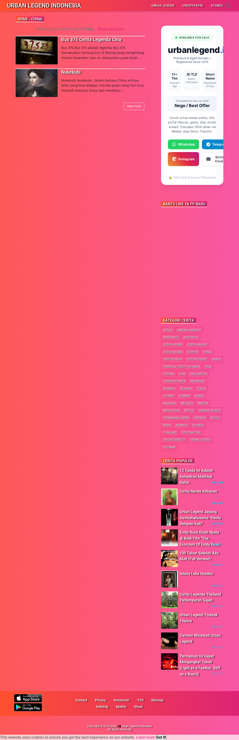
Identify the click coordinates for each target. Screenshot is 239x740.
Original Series (209, 410)
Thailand (170, 432)
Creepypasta (172, 359)
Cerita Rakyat (197, 344)
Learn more (145, 737)
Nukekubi (71, 72)
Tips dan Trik (191, 432)
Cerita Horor (172, 344)
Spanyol (182, 425)
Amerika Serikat (189, 330)
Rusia (167, 425)
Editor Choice (197, 359)
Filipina (168, 374)
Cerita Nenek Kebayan (198, 491)
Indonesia (197, 381)
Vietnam (169, 447)
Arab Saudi (171, 337)
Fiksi (208, 366)
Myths (189, 410)
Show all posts (111, 29)
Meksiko (187, 403)
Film (182, 374)
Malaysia (169, 403)
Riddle (215, 418)
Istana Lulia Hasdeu (196, 573)
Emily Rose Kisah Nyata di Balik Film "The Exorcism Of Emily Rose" (200, 538)
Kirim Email (219, 159)
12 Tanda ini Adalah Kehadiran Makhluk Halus (196, 476)
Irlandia (169, 388)
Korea (199, 396)
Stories (198, 425)
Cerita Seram (172, 352)
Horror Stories (174, 381)
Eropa (216, 359)
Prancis (200, 418)
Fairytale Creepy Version (181, 366)
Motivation (171, 410)
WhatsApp (186, 144)
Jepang (168, 396)
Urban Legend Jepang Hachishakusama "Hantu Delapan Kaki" (200, 518)
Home (23, 19)
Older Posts (134, 106)
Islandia (186, 388)
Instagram (186, 159)
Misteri (203, 403)
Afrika (168, 330)
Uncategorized (174, 439)
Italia (201, 388)
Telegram (219, 144)
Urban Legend (200, 439)
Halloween (198, 374)
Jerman (184, 396)
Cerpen (192, 352)
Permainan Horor (176, 418)
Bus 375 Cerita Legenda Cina (91, 39)
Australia (191, 337)
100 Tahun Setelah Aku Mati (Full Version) (199, 556)
